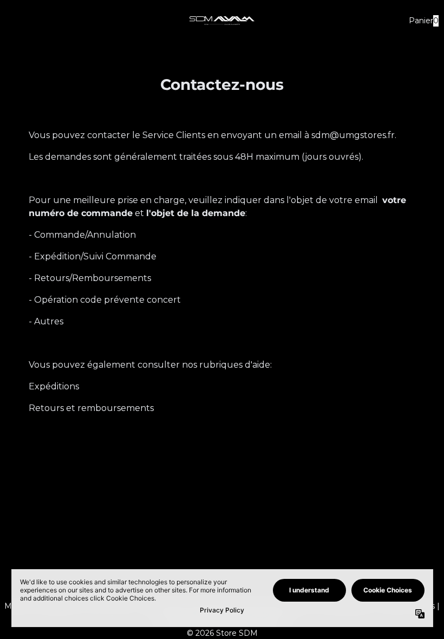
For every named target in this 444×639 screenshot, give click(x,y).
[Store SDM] (222, 20)
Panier (422, 20)
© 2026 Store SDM (222, 633)
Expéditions (54, 386)
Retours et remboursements (91, 408)
